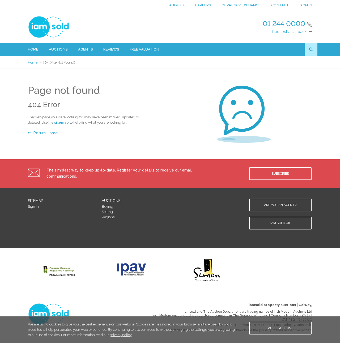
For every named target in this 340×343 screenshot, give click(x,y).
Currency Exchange (241, 5)
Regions (108, 217)
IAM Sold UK (280, 223)
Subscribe (280, 173)
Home (33, 49)
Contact (280, 5)
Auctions (58, 49)
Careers (203, 5)
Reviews (111, 49)
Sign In (306, 5)
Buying (107, 206)
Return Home (45, 133)
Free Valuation (144, 49)
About (176, 5)
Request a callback (289, 31)
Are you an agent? (280, 205)
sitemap (61, 122)
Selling (107, 212)
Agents (85, 49)
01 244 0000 (284, 24)
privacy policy (120, 335)
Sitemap (35, 201)
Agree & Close (280, 328)
